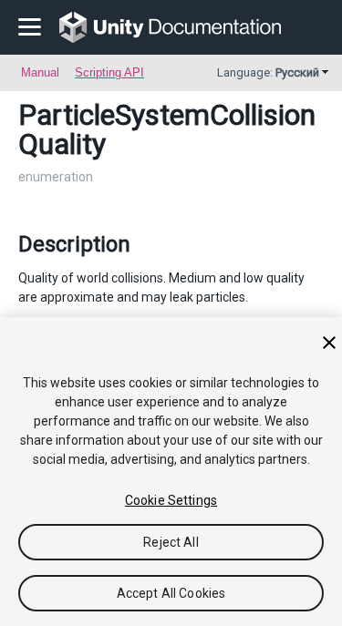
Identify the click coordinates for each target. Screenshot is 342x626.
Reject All (170, 542)
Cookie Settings (171, 500)
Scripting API (109, 72)
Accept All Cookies (171, 593)
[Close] (329, 343)
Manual (40, 72)
